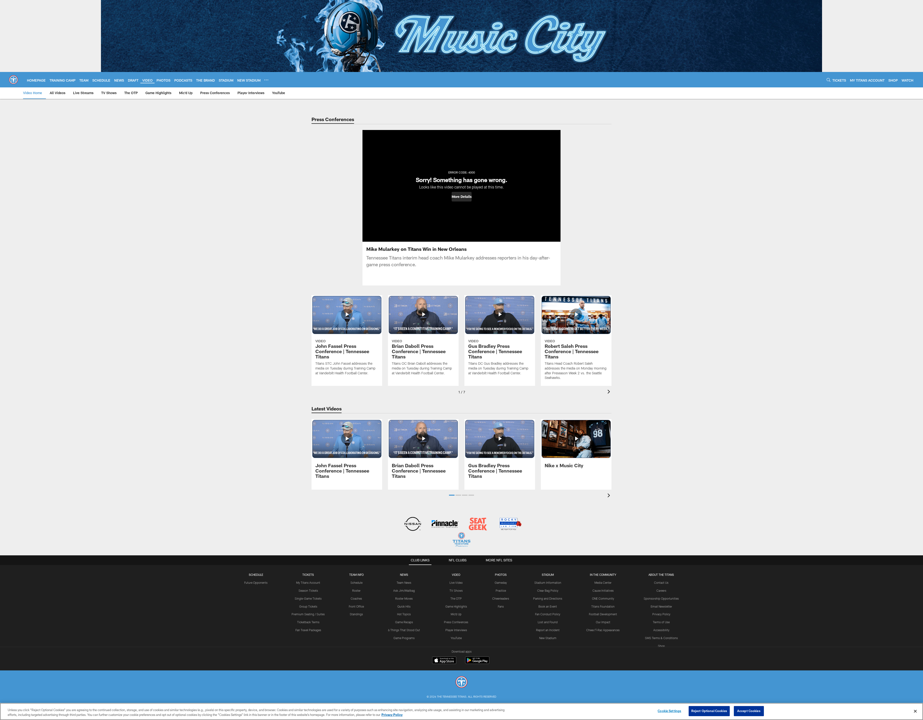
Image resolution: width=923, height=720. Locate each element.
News (404, 574)
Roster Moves (404, 598)
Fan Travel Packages (308, 630)
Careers (661, 590)
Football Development (603, 614)
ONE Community (603, 598)
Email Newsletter (661, 606)
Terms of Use (661, 622)
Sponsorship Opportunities (661, 598)
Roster (356, 590)
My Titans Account (308, 582)
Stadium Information (547, 582)
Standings (356, 614)
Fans (501, 606)
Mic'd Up (456, 614)
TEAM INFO (356, 574)
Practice (501, 590)
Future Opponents (256, 582)
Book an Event (547, 606)
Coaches (356, 598)
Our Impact (603, 622)
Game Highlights (456, 606)
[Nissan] (412, 524)
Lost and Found (548, 622)
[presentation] (609, 392)
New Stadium (547, 638)
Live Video (456, 582)
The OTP (456, 598)
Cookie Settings (669, 711)
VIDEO (456, 574)
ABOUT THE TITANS (661, 574)
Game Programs (404, 638)
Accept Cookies (749, 711)
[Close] (915, 711)
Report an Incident (548, 630)
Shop (661, 646)
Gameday (501, 582)
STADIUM (548, 574)
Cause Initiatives (603, 590)
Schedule (256, 574)
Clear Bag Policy (547, 590)
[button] (462, 196)
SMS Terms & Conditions (661, 638)
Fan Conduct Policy (547, 614)
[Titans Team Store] (461, 540)
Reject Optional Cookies (709, 711)
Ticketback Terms (308, 622)
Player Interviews (456, 630)
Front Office (356, 606)
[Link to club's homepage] (13, 79)
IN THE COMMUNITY (603, 574)
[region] (461, 711)
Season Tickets (308, 590)
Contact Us (661, 582)
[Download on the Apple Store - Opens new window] (444, 661)
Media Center (602, 582)
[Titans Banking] (445, 524)
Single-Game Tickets (308, 598)
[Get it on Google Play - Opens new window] (477, 662)
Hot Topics (404, 614)
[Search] (828, 80)
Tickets (308, 574)
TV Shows (456, 590)
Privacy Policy (661, 614)
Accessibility (661, 630)
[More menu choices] (266, 80)
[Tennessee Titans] (461, 682)
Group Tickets (308, 606)
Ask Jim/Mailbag (404, 590)
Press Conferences (456, 622)
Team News (404, 582)
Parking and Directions (547, 598)
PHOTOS (501, 574)
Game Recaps (404, 622)
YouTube (456, 638)
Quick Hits (404, 606)
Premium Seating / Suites (308, 614)
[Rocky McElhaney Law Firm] (510, 524)
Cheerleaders (500, 598)
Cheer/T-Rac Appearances (603, 630)
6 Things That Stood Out (404, 630)
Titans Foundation (603, 606)
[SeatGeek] (478, 524)
